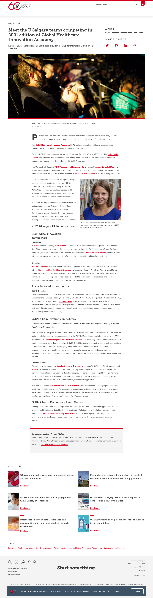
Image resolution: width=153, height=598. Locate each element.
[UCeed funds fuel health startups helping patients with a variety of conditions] (13, 501)
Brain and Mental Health (114, 548)
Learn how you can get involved (54, 444)
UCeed (38, 548)
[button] (108, 45)
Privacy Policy (12, 571)
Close (137, 591)
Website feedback (14, 575)
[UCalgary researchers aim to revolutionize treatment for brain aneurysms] (13, 479)
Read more (25, 485)
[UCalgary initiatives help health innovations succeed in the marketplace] (83, 523)
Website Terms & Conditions (107, 591)
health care (47, 548)
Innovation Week (15, 548)
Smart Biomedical (39, 266)
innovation (28, 548)
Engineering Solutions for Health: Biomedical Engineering (78, 548)
